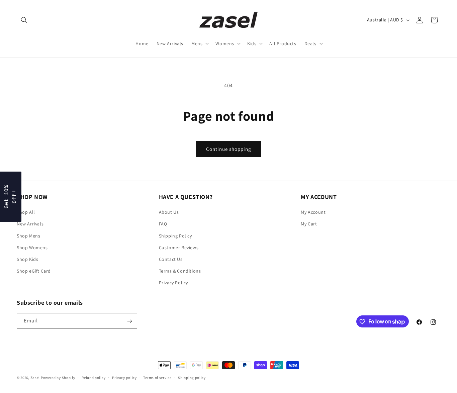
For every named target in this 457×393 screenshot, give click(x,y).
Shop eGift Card (34, 271)
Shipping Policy (175, 235)
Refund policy (93, 377)
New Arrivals (30, 224)
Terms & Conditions (180, 271)
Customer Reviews (179, 247)
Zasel (35, 377)
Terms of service (157, 377)
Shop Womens (32, 247)
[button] (24, 20)
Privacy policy (124, 377)
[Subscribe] (129, 321)
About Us (169, 212)
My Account (313, 212)
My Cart (309, 224)
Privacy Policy (173, 283)
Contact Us (171, 259)
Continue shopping (228, 149)
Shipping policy (192, 377)
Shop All (26, 212)
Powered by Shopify (58, 377)
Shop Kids (27, 259)
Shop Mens (28, 235)
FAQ (163, 224)
